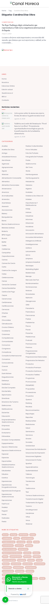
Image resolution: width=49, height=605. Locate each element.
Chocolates (6, 320)
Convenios (6, 359)
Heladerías (30, 181)
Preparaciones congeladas (31, 352)
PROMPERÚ (30, 385)
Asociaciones (7, 210)
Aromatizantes (7, 196)
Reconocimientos (32, 410)
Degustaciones (8, 377)
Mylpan (6, 564)
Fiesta (4, 521)
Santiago (19, 571)
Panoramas (30, 315)
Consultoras (6, 352)
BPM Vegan (6, 235)
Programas (30, 378)
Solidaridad (30, 446)
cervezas (20, 542)
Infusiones (30, 223)
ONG (27, 305)
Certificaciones (8, 306)
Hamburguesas (32, 174)
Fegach (5, 511)
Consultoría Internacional (11, 356)
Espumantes (6, 461)
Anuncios (5, 192)
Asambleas (6, 203)
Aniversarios (6, 189)
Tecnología (30, 478)
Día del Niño (6, 391)
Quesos (29, 399)
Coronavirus (8, 546)
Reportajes (30, 414)
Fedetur (5, 507)
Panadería (30, 308)
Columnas (6, 334)
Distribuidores (7, 409)
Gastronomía (31, 164)
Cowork (5, 366)
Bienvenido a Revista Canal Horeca (20, 578)
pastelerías (18, 567)
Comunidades (7, 341)
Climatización (7, 324)
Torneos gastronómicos (35, 495)
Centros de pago (8, 292)
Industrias (29, 216)
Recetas (29, 407)
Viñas (28, 517)
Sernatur (30, 571)
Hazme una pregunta (19, 582)
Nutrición (29, 298)
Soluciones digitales (33, 456)
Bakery (4, 213)
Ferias (4, 514)
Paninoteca (30, 312)
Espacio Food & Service (12, 553)
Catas (4, 274)
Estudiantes (6, 470)
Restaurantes (31, 421)
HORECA (37, 557)
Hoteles (29, 199)
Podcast (29, 340)
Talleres (29, 474)
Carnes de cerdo (8, 263)
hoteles (31, 560)
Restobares (30, 424)
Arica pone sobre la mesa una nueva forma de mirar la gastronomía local (29, 114)
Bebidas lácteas (8, 228)
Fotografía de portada (34, 157)
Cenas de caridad (9, 284)
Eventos (5, 478)
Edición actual (7, 89)
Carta (4, 267)
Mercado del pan (32, 280)
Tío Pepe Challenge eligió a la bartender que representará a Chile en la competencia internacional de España (23, 28)
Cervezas (5, 309)
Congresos (6, 348)
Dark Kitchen (6, 373)
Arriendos (5, 199)
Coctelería (6, 331)
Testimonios (30, 488)
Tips (27, 492)
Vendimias (30, 513)
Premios (29, 347)
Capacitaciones (8, 256)
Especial (5, 454)
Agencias (5, 164)
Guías (28, 171)
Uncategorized (31, 510)
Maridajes (29, 266)
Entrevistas (6, 436)
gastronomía (15, 557)
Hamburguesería (32, 178)
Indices (28, 212)
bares (32, 535)
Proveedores (31, 392)
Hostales (29, 192)
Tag (10, 11)
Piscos (28, 326)
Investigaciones (32, 244)
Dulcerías (5, 412)
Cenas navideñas (9, 288)
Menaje (29, 276)
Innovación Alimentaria (35, 234)
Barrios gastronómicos (11, 224)
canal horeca (27, 538)
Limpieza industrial (33, 262)
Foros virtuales (31, 149)
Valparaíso (32, 579)
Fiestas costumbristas (34, 146)
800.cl (4, 96)
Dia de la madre (9, 549)
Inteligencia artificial (33, 241)
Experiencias (7, 481)
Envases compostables (11, 440)
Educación (6, 416)
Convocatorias (7, 363)
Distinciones (6, 405)
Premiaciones (31, 344)
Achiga (4, 153)
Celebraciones (7, 277)
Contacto (5, 100)
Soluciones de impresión (35, 453)
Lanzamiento (31, 251)
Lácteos (29, 248)
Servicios (29, 435)
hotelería (21, 560)
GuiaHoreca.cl (7, 93)
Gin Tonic (29, 167)
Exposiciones (7, 500)
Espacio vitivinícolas (9, 447)
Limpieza (29, 258)
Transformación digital (34, 499)
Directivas (5, 398)
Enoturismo (6, 433)
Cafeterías (6, 249)
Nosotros (5, 82)
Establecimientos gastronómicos (8, 466)
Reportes (29, 417)
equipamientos (7, 443)
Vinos (28, 520)
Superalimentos (32, 467)
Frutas (28, 160)
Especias (5, 457)
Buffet (4, 242)
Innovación (30, 230)
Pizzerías (29, 333)
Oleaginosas (31, 301)
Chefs (4, 316)
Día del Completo (8, 388)
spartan (29, 463)
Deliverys (5, 380)
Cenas (4, 281)
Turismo (29, 506)
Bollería (5, 231)
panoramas (39, 564)
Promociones (31, 382)
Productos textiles (33, 375)
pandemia (27, 564)
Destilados (6, 384)
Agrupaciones (7, 167)
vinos (42, 579)
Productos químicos (34, 371)
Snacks (28, 438)
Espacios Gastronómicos (11, 450)
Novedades (30, 294)
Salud (28, 428)
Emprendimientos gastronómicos (9, 421)
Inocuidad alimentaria (34, 237)
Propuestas (30, 389)
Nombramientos (32, 283)
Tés (27, 485)
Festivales (5, 518)
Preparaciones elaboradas (36, 357)
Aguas (4, 171)
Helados (29, 185)
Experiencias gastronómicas (8, 495)
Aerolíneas (6, 160)
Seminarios (30, 431)
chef (29, 542)
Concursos (6, 345)
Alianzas (5, 174)
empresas (6, 425)
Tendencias (30, 481)
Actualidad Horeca (9, 157)
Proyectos (30, 396)
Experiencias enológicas (11, 491)
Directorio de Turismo (10, 402)
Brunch (4, 238)
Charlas (5, 313)
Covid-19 (19, 546)
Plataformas (30, 337)
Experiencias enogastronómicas (9, 486)
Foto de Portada (32, 153)
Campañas (6, 253)
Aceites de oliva (8, 149)
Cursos (4, 370)
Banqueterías (7, 217)
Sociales (29, 442)
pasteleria (7, 567)
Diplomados (6, 395)
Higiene (29, 189)
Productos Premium (33, 367)
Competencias (7, 22)
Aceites (5, 146)
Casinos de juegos (9, 270)
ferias (5, 557)
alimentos (23, 535)
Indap (28, 209)
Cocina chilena (8, 327)
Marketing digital (32, 269)
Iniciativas (29, 226)
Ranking (29, 403)
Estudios (5, 474)
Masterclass (30, 273)
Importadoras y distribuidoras (32, 204)
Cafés (4, 245)
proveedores (31, 567)
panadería (16, 564)
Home (4, 11)
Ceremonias (7, 299)
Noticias (29, 290)
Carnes (4, 260)
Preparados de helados (35, 360)
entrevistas (23, 549)
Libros (28, 255)
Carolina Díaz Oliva (21, 11)
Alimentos (6, 181)
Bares (4, 221)
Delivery (29, 546)
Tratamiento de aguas (34, 502)
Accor (5, 535)
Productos (30, 364)
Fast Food (5, 504)
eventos (27, 553)
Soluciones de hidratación (36, 449)
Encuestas (6, 429)
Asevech (5, 206)
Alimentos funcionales (10, 185)
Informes (29, 219)
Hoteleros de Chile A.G (34, 196)
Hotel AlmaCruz (9, 560)
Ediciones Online (8, 86)
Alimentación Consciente (11, 178)
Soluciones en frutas (33, 460)
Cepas (4, 295)
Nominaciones (31, 287)
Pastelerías (30, 322)
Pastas (28, 319)
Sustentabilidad (32, 470)
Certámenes (7, 302)
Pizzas (28, 330)
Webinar (29, 524)
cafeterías (7, 538)
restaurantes (8, 571)
